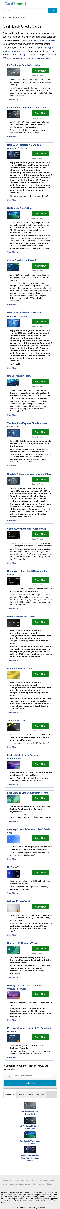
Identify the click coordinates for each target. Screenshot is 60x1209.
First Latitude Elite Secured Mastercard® (28, 793)
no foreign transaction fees (37, 58)
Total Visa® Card (16, 720)
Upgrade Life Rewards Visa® (22, 943)
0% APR (40, 1095)
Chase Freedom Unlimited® (21, 260)
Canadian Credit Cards (20, 1184)
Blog (5, 1184)
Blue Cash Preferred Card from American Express (30, 1158)
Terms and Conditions (42, 1184)
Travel (30, 1095)
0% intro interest (11, 58)
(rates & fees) (30, 1143)
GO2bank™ (13, 867)
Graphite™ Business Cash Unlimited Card (29, 474)
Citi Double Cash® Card (19, 208)
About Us (7, 1181)
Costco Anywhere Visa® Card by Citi (26, 529)
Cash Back (10, 1095)
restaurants (17, 51)
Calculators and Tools (23, 1181)
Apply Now (40, 70)
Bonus (21, 1095)
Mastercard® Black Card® (21, 617)
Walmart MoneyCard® (18, 901)
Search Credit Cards (45, 1181)
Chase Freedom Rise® (19, 376)
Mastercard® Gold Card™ (20, 668)
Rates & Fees (37, 76)
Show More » (12, 99)
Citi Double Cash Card (30, 1141)
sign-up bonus (29, 54)
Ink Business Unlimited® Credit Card (26, 107)
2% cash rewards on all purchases (38, 40)
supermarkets (42, 47)
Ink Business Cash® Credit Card (24, 65)
